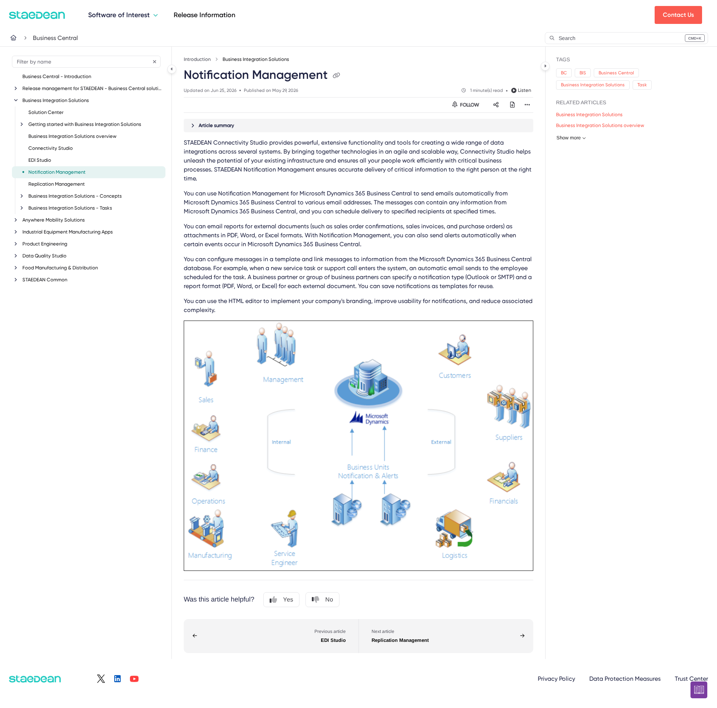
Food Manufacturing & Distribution (60, 267)
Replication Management (56, 184)
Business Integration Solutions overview (72, 136)
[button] (626, 38)
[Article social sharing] (496, 105)
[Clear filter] (155, 62)
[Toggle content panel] (545, 66)
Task (642, 84)
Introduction (197, 59)
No (329, 599)
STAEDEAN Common (44, 279)
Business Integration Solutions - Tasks (70, 208)
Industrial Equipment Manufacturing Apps (67, 232)
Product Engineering (44, 244)
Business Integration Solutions (55, 100)
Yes (288, 599)
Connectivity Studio (50, 148)
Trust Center (691, 678)
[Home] (37, 15)
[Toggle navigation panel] (171, 69)
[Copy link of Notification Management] (336, 76)
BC (564, 72)
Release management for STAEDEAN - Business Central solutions (93, 88)
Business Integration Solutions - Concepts (75, 196)
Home (18, 37)
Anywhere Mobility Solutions (53, 220)
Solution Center (45, 112)
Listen (524, 90)
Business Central (55, 37)
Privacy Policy (556, 678)
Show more (568, 137)
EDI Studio (39, 160)
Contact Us (678, 14)
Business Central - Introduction (56, 76)
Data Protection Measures (625, 678)
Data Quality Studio (44, 256)
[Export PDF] (512, 105)
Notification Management (57, 172)
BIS (583, 72)
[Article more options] (527, 105)
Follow (469, 105)
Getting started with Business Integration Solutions (84, 124)
